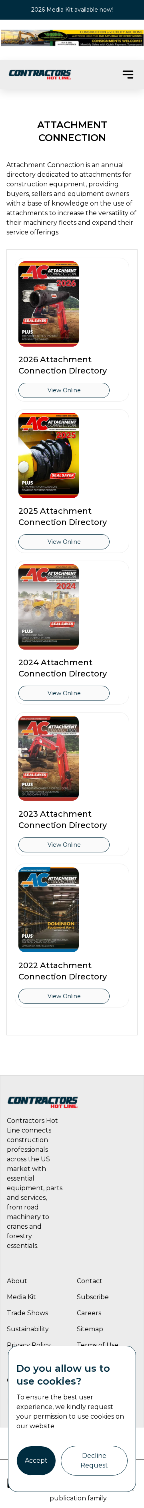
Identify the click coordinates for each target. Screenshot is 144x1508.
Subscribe (93, 1297)
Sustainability (28, 1329)
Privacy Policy (29, 1345)
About (17, 1281)
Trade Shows (27, 1313)
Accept (36, 1460)
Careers (89, 1313)
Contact (89, 1281)
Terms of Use (97, 1345)
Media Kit (21, 1297)
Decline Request (94, 1460)
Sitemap (90, 1329)
